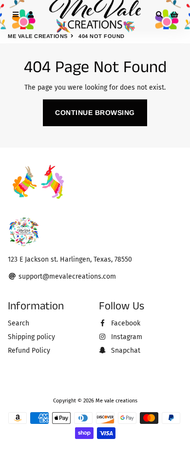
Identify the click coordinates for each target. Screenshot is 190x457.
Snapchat (124, 350)
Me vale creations (38, 36)
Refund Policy (29, 350)
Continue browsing (95, 112)
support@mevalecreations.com (66, 276)
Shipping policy (31, 337)
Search (18, 323)
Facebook (124, 323)
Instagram (125, 337)
